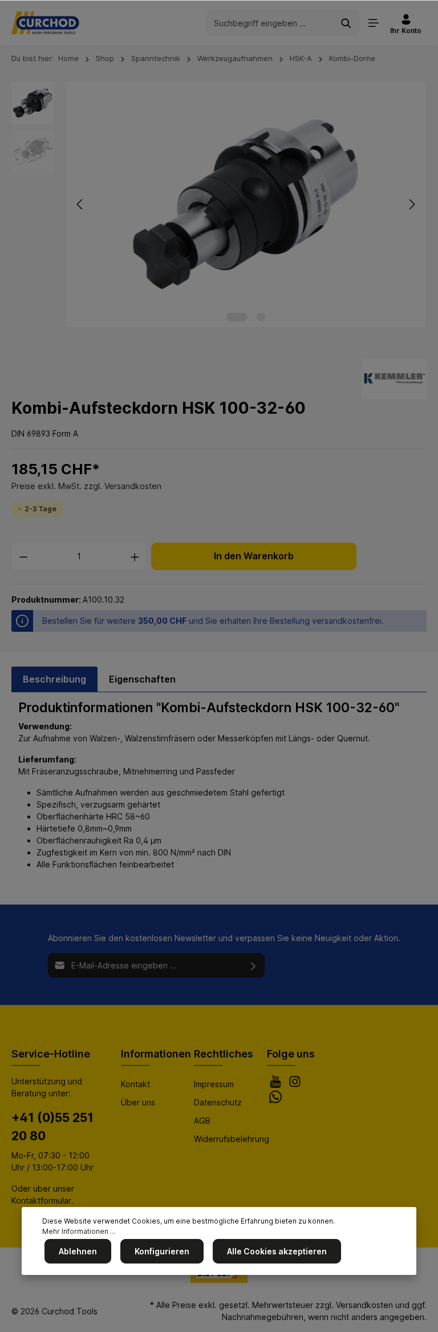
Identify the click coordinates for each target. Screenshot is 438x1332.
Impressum (214, 1084)
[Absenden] (253, 965)
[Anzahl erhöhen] (135, 556)
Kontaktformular (41, 1200)
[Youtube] (276, 1084)
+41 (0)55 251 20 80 (52, 1126)
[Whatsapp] (275, 1100)
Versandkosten (364, 1305)
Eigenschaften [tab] (142, 679)
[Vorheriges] (80, 204)
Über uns (138, 1102)
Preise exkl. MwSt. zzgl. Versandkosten (86, 486)
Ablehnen (78, 1251)
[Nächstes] (411, 204)
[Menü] (373, 23)
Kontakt (135, 1084)
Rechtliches (223, 1054)
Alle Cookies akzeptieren (277, 1251)
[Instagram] (295, 1084)
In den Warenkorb (254, 556)
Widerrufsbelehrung (231, 1139)
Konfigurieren (162, 1251)
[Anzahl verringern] (23, 556)
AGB (202, 1120)
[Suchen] (346, 22)
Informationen (156, 1054)
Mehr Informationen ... (78, 1231)
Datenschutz (218, 1102)
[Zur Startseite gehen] (45, 22)
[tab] (54, 679)
